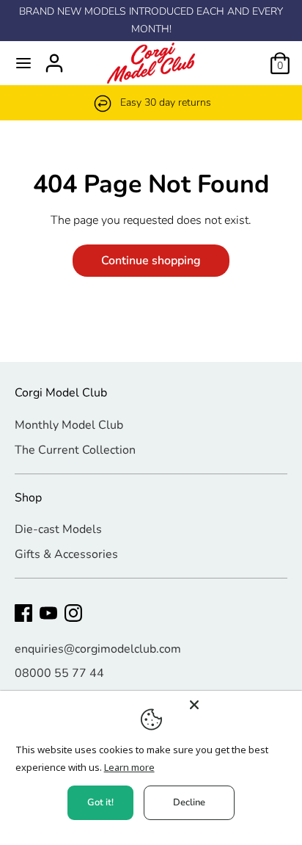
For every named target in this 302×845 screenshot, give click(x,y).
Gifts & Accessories (66, 554)
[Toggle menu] (23, 63)
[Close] (241, 704)
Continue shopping (151, 261)
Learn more (129, 767)
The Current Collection (75, 450)
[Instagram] (73, 613)
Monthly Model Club (69, 425)
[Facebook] (23, 613)
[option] (151, 102)
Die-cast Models (58, 529)
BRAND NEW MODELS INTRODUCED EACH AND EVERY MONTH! (151, 20)
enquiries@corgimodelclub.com (98, 649)
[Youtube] (48, 613)
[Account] (54, 57)
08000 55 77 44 (59, 673)
